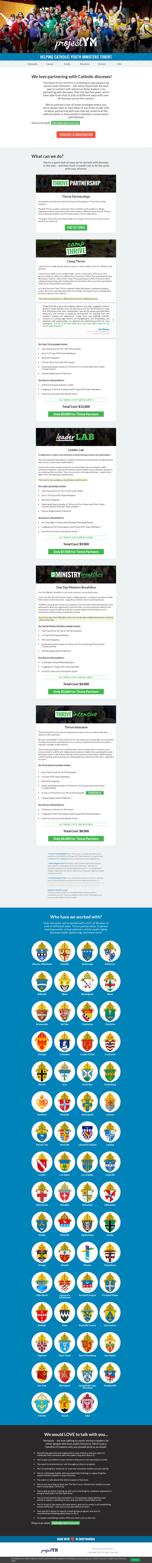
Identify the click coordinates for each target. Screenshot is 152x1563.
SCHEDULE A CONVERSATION (76, 134)
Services (102, 64)
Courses (49, 64)
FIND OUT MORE (76, 227)
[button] (40, 320)
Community (32, 64)
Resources (84, 64)
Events (67, 64)
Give (120, 64)
